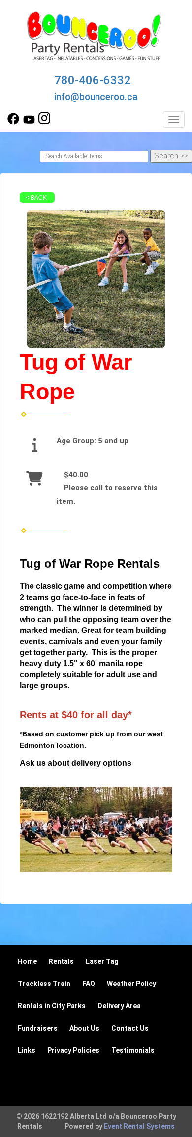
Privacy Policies (73, 1050)
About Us (84, 1028)
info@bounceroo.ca (96, 96)
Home (27, 961)
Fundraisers (38, 1028)
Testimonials (133, 1050)
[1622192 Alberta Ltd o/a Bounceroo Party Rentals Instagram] (44, 122)
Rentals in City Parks (52, 1006)
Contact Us (130, 1028)
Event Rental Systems (139, 1126)
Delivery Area (119, 1006)
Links (26, 1050)
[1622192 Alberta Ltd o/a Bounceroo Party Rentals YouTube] (29, 122)
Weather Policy (131, 983)
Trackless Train (44, 983)
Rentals (61, 961)
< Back (36, 197)
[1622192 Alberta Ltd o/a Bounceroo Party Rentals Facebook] (13, 122)
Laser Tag (102, 961)
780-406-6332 (92, 80)
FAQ (88, 983)
